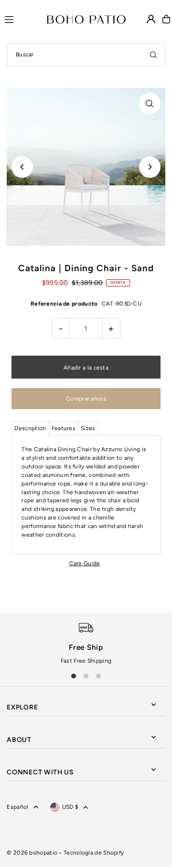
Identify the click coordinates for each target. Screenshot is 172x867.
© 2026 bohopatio (32, 852)
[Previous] (22, 167)
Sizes (88, 428)
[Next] (150, 167)
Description (30, 428)
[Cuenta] (151, 19)
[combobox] (86, 54)
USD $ (70, 807)
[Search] (153, 54)
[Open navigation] (21, 18)
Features (63, 428)
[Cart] (166, 19)
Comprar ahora (86, 398)
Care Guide (84, 563)
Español (17, 807)
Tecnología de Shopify (94, 852)
